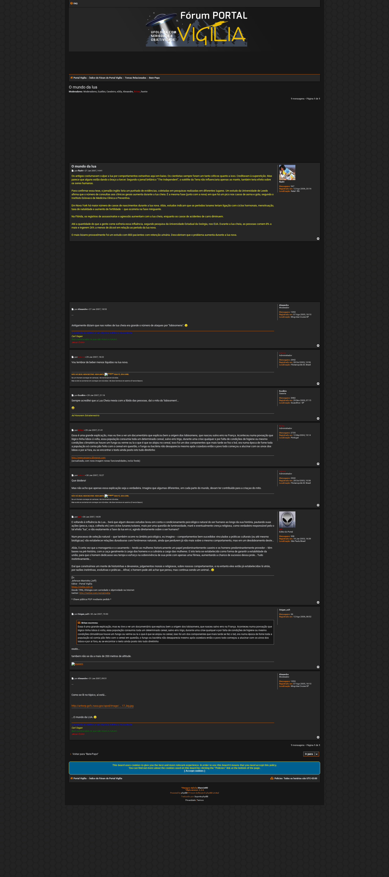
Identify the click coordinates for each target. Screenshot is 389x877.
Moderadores (90, 91)
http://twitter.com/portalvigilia (94, 593)
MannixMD (203, 788)
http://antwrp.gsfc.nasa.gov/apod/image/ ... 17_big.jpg (103, 705)
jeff (280, 529)
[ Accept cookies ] (194, 770)
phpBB (184, 793)
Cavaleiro (111, 91)
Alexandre (128, 91)
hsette (144, 91)
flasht (281, 182)
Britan (137, 91)
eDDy (119, 91)
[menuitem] (74, 3)
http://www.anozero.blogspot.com (89, 457)
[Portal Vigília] (196, 29)
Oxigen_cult (284, 610)
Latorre (282, 353)
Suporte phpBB (201, 796)
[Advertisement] (194, 62)
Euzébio (102, 91)
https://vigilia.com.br (82, 587)
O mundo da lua (83, 87)
